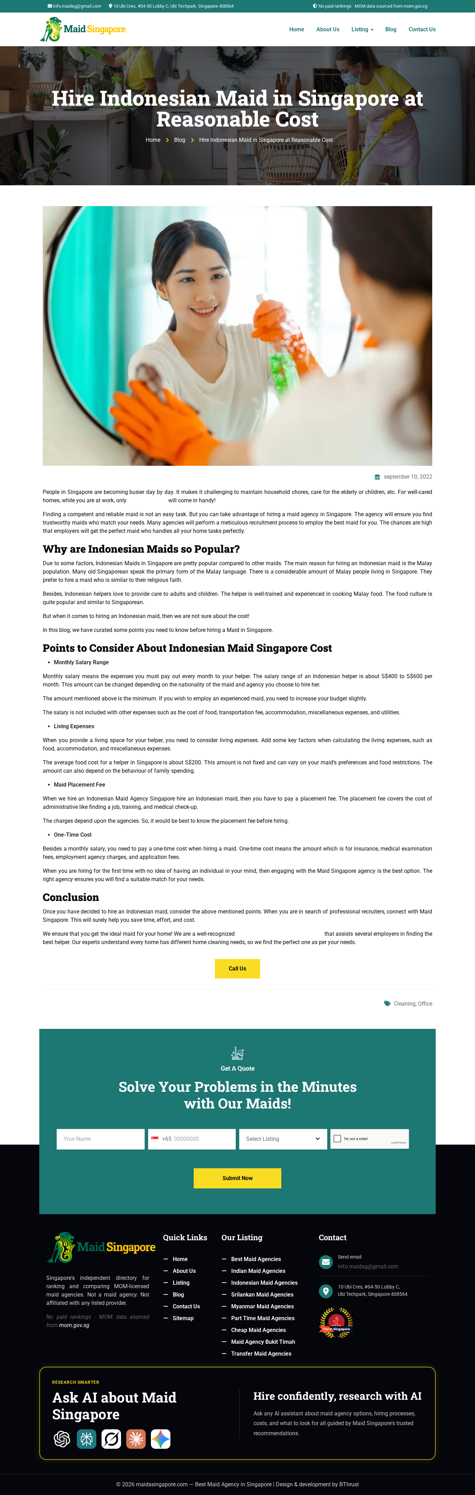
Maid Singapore (147, 500)
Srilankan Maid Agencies (262, 1294)
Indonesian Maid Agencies (264, 1282)
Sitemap (183, 1318)
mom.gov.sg (74, 1325)
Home (296, 29)
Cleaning (405, 1003)
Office (425, 1003)
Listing (360, 29)
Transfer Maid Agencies (261, 1353)
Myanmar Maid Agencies (262, 1306)
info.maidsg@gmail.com (77, 6)
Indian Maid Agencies (258, 1271)
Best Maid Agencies (256, 1259)
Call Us (237, 968)
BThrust (349, 1484)
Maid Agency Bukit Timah (263, 1342)
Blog (390, 29)
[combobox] (154, 1139)
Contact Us (422, 29)
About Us (327, 29)
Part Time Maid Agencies (263, 1318)
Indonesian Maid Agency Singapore (279, 934)
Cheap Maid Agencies (258, 1330)
